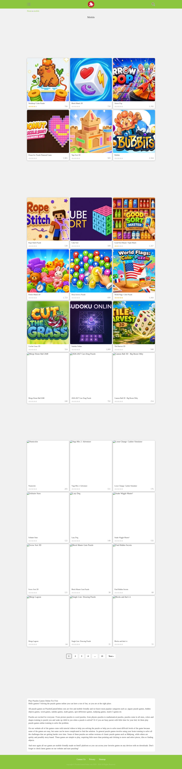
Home (29, 11)
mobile (36, 11)
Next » (111, 656)
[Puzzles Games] (91, 4)
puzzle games (110, 731)
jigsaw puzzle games (136, 709)
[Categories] (28, 4)
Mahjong (130, 734)
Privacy (92, 759)
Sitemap (102, 759)
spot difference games (83, 712)
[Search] (153, 4)
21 (102, 656)
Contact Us (81, 759)
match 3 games (113, 712)
